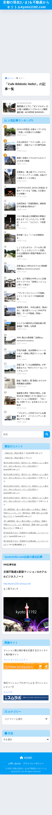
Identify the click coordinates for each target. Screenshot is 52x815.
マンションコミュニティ (15, 659)
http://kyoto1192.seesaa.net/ (17, 584)
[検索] (47, 434)
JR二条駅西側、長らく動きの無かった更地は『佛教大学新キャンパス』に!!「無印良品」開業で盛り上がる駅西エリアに (25, 512)
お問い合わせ (14, 763)
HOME (27, 757)
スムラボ (7, 692)
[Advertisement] (26, 40)
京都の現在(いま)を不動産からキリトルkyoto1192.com (26, 5)
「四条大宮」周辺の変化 (13, 453)
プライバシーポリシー (33, 763)
